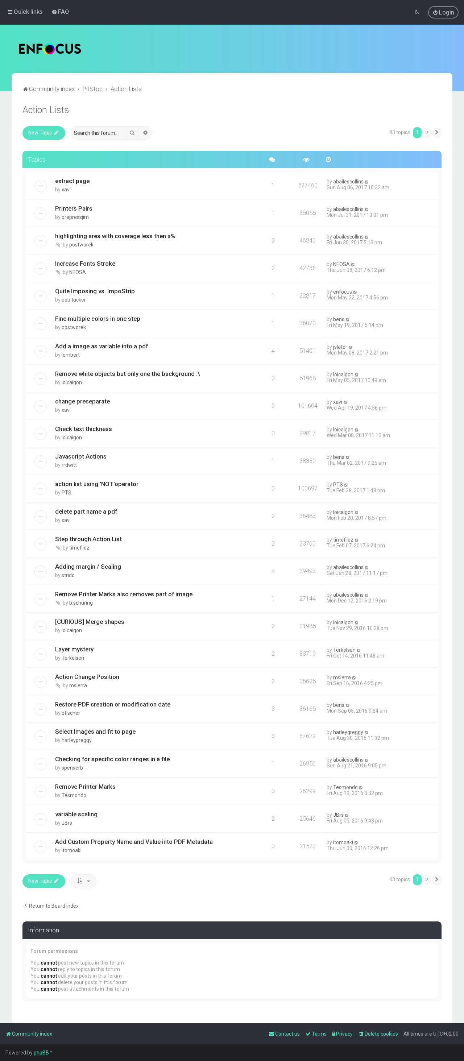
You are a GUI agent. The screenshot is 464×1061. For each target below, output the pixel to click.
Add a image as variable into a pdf (101, 346)
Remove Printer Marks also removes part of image (123, 594)
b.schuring (81, 603)
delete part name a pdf (86, 511)
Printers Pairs (73, 208)
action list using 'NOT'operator (96, 484)
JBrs (67, 823)
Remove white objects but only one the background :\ (127, 373)
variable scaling (76, 814)
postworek (81, 245)
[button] (437, 133)
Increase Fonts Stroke (85, 263)
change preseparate (82, 401)
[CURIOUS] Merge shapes (89, 621)
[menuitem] (60, 11)
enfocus (342, 292)
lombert (71, 355)
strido (68, 575)
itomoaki (72, 850)
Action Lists (45, 110)
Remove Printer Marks (85, 786)
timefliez (79, 548)
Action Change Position (87, 676)
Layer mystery (74, 649)
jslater (340, 347)
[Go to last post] (367, 182)
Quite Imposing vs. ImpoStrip (95, 291)
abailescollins (348, 182)
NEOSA (77, 272)
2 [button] (427, 132)
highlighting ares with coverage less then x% (115, 236)
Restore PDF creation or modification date (112, 704)
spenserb (72, 768)
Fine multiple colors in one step (97, 318)
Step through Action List (88, 539)
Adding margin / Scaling (88, 566)
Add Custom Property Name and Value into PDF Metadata (134, 841)
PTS (66, 493)
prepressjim (75, 217)
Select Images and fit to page (95, 731)
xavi (66, 189)
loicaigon (72, 382)
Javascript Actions (81, 456)
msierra (78, 685)
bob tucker (74, 300)
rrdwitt (69, 465)
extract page (72, 181)
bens (338, 319)
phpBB (41, 1053)
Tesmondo (74, 795)
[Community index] (50, 49)
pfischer (71, 713)
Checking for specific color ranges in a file (112, 759)
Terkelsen (73, 658)
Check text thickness (83, 428)
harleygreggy (77, 740)
